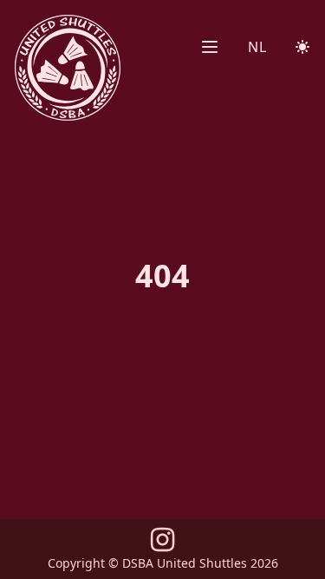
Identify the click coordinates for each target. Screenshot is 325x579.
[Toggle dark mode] (302, 47)
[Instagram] (162, 544)
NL (257, 46)
